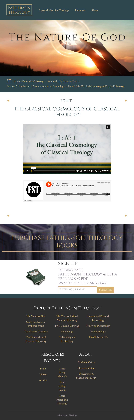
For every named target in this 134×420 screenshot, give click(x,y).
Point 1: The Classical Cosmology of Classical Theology (96, 86)
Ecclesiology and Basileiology (67, 339)
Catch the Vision (86, 362)
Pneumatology (98, 331)
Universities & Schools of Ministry (86, 376)
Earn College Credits (62, 386)
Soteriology (67, 331)
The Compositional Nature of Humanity (36, 339)
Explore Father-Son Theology (29, 81)
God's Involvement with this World (36, 324)
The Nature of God (35, 316)
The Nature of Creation (36, 331)
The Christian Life (98, 337)
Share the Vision (86, 368)
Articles (43, 380)
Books (43, 368)
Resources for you (52, 357)
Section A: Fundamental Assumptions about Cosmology (36, 86)
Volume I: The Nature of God (62, 81)
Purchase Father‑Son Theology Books (67, 242)
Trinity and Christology (98, 326)
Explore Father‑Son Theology (54, 10)
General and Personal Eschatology (98, 318)
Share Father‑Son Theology (62, 399)
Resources (80, 10)
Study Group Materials (62, 372)
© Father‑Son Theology (67, 415)
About (95, 10)
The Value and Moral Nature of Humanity (67, 318)
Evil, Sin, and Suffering (67, 326)
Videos (43, 374)
